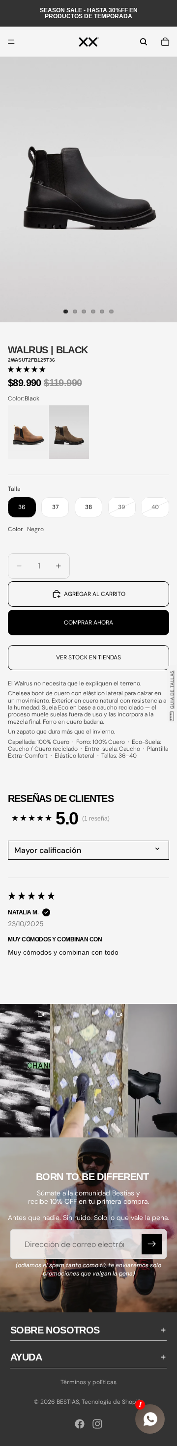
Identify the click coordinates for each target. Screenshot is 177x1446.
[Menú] (11, 41)
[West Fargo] (28, 432)
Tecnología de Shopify (112, 1402)
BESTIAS (68, 1402)
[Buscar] (143, 42)
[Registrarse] (152, 1244)
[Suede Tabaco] (69, 432)
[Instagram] (97, 1424)
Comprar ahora (88, 622)
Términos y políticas (88, 1382)
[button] (26, 369)
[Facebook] (80, 1424)
